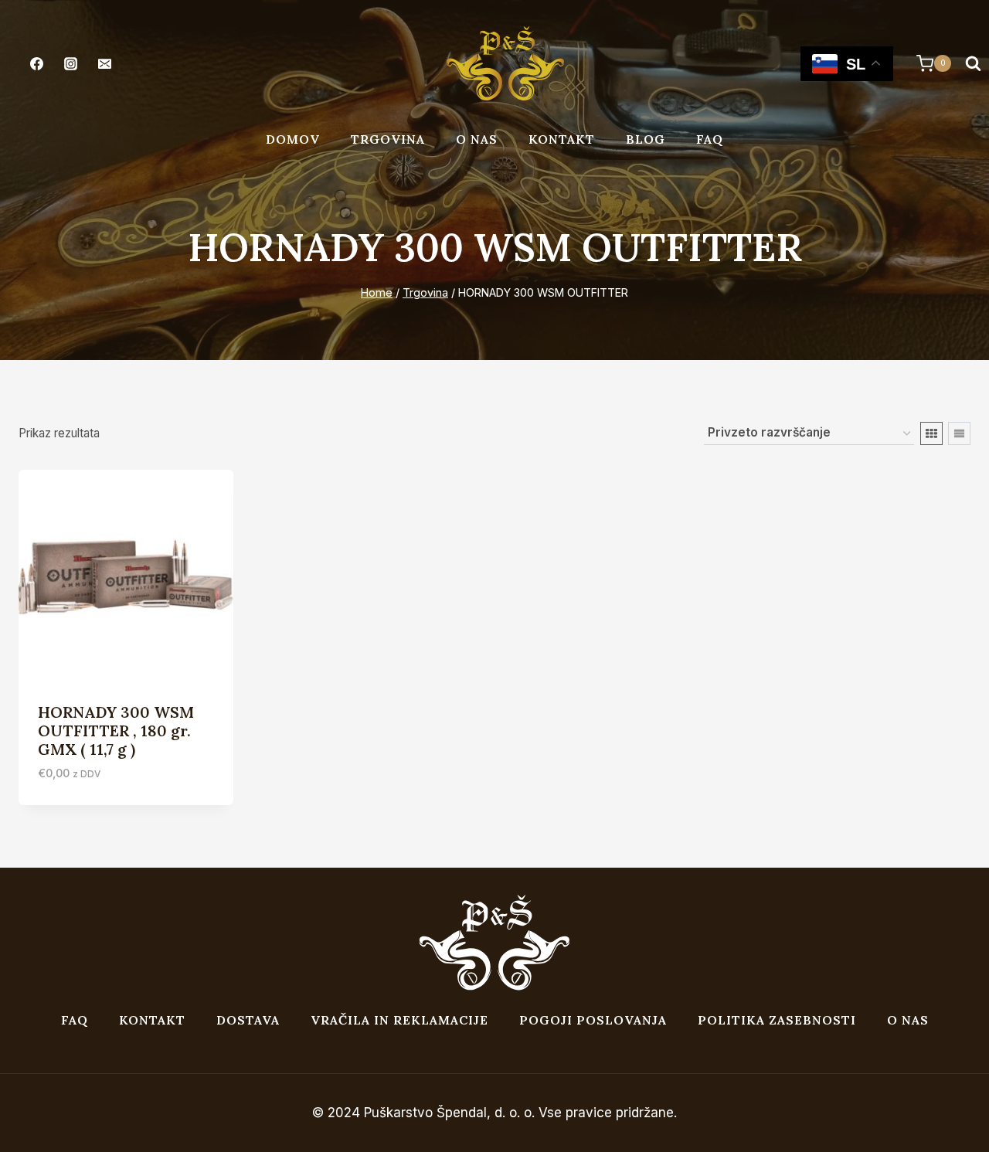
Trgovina (388, 139)
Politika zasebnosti (777, 1020)
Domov (293, 139)
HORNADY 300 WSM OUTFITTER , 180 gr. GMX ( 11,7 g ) (116, 730)
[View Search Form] (973, 63)
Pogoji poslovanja (593, 1020)
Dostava (248, 1020)
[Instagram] (70, 63)
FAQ (709, 139)
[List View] (959, 433)
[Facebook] (36, 63)
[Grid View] (931, 433)
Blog (645, 139)
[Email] (104, 63)
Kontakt (561, 139)
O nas (477, 139)
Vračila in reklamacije (399, 1020)
